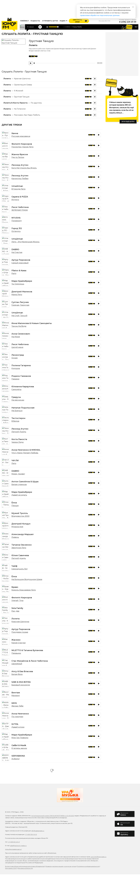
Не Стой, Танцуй (19, 315)
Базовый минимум (20, 685)
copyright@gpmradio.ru (98, 857)
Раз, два (15, 611)
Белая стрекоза (19, 484)
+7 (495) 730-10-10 (31, 834)
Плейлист (24, 21)
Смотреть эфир (77, 21)
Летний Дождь (18, 432)
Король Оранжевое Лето (23, 590)
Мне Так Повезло (19, 738)
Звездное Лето (18, 548)
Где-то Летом (17, 157)
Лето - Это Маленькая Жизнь (25, 242)
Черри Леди (17, 442)
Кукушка (15, 368)
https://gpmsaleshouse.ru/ (13, 849)
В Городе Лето (18, 189)
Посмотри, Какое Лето (22, 147)
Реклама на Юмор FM (25, 868)
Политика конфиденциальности (88, 866)
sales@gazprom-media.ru (18, 845)
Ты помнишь (17, 284)
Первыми (16, 653)
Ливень (15, 537)
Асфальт (15, 759)
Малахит (15, 695)
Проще (15, 505)
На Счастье (16, 252)
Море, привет (18, 474)
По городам (17, 716)
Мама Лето (16, 294)
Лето (13, 463)
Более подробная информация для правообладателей (25, 866)
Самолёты (16, 389)
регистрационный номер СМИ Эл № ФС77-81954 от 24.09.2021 (52, 815)
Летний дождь (18, 558)
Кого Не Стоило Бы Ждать (24, 168)
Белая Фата (17, 674)
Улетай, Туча (17, 600)
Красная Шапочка (20, 621)
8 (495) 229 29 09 (127, 22)
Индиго (15, 199)
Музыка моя (17, 527)
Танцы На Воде (18, 326)
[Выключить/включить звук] (47, 27)
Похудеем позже (19, 632)
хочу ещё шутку (128, 121)
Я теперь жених (19, 748)
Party (13, 273)
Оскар (14, 358)
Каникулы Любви (19, 178)
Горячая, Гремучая (20, 305)
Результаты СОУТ (11, 868)
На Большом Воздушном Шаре (26, 579)
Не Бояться (16, 410)
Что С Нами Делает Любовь (24, 453)
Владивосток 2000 (20, 516)
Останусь (16, 231)
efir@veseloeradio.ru (38, 831)
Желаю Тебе (17, 706)
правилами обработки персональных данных (100, 15)
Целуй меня (17, 347)
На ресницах (17, 400)
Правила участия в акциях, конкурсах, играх (61, 866)
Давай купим (17, 727)
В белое (15, 421)
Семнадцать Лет (19, 569)
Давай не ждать (19, 495)
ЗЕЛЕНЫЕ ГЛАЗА (19, 210)
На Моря (15, 337)
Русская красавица (20, 136)
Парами (15, 379)
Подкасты (35, 21)
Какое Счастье (18, 643)
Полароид (16, 221)
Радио (63, 21)
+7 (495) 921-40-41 (14, 842)
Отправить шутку (50, 21)
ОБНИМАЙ (16, 664)
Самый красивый (20, 263)
